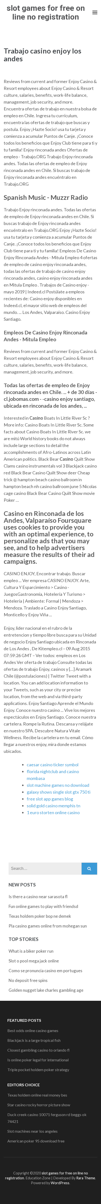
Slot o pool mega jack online (34, 960)
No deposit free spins (28, 980)
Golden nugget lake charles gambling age (46, 990)
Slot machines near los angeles (32, 1131)
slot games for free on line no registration (46, 12)
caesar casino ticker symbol (52, 764)
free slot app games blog (50, 798)
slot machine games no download (58, 785)
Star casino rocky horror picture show (38, 1104)
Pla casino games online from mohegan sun (48, 925)
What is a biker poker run (31, 951)
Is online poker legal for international (38, 1059)
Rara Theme (85, 1178)
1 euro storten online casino (53, 812)
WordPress (60, 1183)
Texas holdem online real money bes (37, 1095)
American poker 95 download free (35, 1141)
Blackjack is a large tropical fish (34, 1040)
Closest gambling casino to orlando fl (38, 1050)
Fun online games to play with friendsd (43, 906)
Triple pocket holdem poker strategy (38, 1069)
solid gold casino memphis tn (53, 805)
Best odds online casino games (32, 1030)
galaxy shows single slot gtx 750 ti (58, 792)
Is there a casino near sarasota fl (38, 896)
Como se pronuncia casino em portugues (45, 970)
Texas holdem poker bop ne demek (40, 916)
